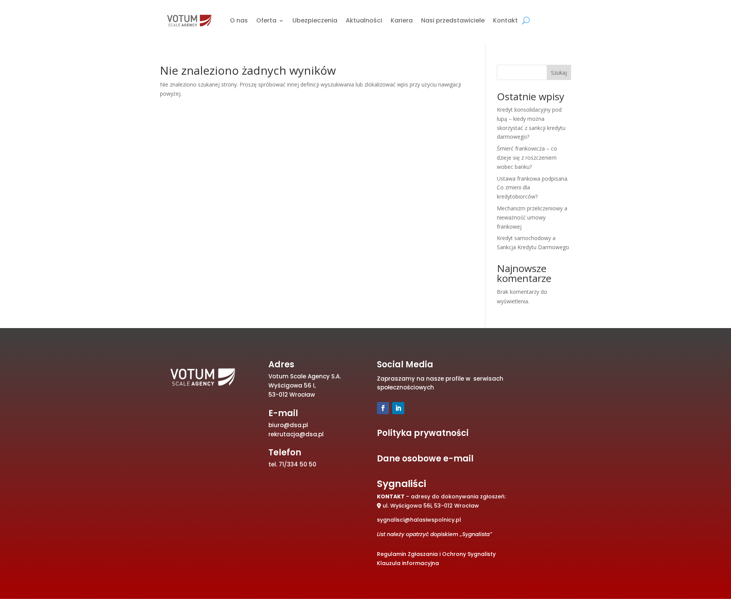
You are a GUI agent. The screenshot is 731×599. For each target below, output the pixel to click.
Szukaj (559, 72)
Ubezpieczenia (314, 20)
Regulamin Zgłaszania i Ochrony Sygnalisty (436, 554)
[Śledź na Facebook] (383, 408)
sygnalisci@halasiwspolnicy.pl (419, 520)
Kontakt (505, 20)
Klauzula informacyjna (408, 563)
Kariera (402, 20)
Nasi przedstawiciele (453, 20)
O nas (239, 20)
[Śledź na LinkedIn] (398, 408)
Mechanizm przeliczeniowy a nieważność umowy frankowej (532, 217)
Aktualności (364, 20)
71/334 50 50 (297, 464)
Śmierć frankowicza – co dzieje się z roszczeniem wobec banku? (527, 157)
